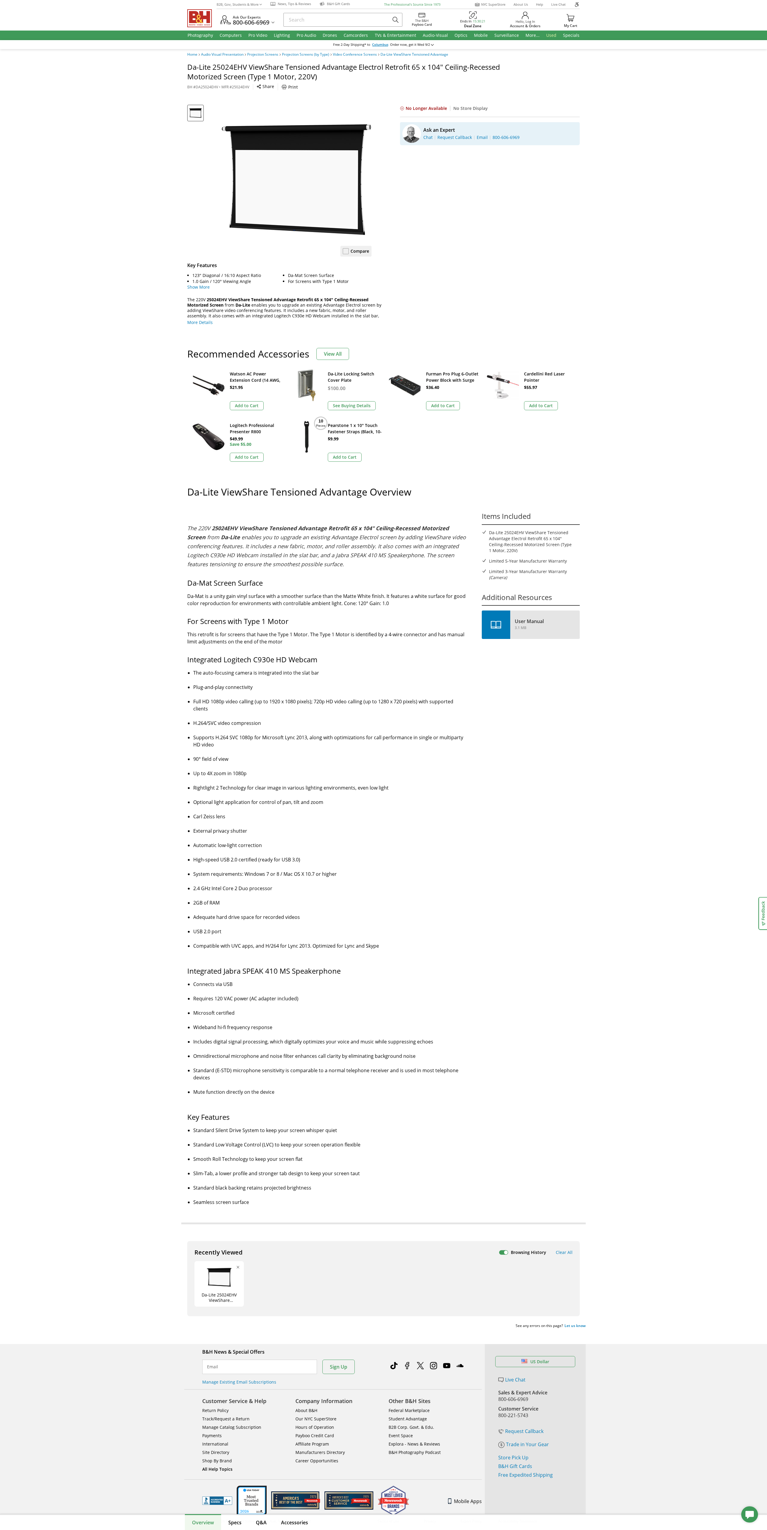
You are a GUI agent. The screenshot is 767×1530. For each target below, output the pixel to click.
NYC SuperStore (493, 4)
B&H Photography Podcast (415, 1452)
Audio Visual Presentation (222, 54)
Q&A (261, 1522)
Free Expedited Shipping (525, 1475)
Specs (234, 1522)
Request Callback (524, 1431)
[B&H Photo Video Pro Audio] (202, 18)
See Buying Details (352, 405)
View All (333, 354)
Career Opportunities (316, 1461)
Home (192, 54)
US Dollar (539, 1361)
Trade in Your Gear (527, 1444)
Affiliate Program (312, 1444)
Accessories (294, 1522)
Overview (203, 1522)
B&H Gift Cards (515, 1466)
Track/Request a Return (226, 1419)
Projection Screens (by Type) (305, 54)
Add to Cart (247, 405)
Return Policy (215, 1410)
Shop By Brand (217, 1461)
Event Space (401, 1435)
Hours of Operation (314, 1427)
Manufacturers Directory (320, 1452)
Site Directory (215, 1452)
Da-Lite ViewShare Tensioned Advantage (414, 54)
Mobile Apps (468, 1501)
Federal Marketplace (409, 1410)
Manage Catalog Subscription (231, 1427)
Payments (212, 1435)
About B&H (306, 1410)
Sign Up (338, 1367)
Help (539, 4)
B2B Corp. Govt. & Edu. (411, 1427)
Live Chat (558, 4)
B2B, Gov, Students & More (238, 4)
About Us (521, 4)
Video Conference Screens (355, 54)
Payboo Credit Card (314, 1435)
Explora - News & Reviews (414, 1444)
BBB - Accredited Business (217, 1500)
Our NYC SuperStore (315, 1419)
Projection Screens (262, 54)
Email (212, 1367)
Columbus (380, 45)
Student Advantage (408, 1419)
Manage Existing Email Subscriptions (239, 1381)
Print (293, 87)
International (215, 1444)
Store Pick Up (513, 1457)
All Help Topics (217, 1469)
